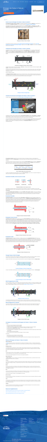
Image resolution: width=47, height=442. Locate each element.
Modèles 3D (15, 1)
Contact (35, 1)
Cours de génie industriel (24, 428)
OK (34, 440)
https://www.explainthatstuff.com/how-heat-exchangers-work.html (15, 393)
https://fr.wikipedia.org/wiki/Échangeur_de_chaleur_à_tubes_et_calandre (16, 391)
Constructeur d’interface (40, 418)
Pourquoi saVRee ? (31, 419)
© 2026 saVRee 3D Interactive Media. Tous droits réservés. (11, 440)
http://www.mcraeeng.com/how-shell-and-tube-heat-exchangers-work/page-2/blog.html (18, 390)
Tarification (26, 1)
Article (6, 19)
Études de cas (30, 418)
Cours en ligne (9, 13)
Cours (18, 1)
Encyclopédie (22, 1)
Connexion (40, 1)
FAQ (37, 420)
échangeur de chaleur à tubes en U (28, 284)
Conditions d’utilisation (40, 419)
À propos (38, 422)
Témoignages (31, 1)
